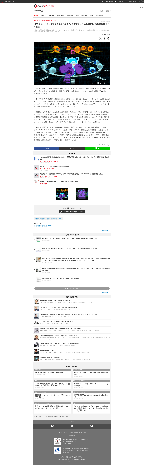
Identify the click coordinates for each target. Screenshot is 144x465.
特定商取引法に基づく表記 (80, 432)
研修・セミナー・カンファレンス (42, 403)
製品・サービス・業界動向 (79, 380)
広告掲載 (65, 432)
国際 (36, 380)
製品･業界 (84, 15)
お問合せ (60, 432)
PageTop (105, 230)
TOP (72, 422)
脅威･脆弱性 (60, 15)
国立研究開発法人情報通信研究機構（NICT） (49, 219)
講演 (77, 15)
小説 (91, 15)
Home (52, 427)
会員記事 (43, 15)
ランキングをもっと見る (72, 289)
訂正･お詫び (99, 15)
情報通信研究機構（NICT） (44, 226)
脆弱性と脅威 (38, 369)
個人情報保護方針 (73, 435)
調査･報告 (70, 15)
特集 (74, 403)
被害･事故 (51, 15)
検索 (101, 11)
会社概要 (71, 432)
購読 (107, 11)
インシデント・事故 (77, 369)
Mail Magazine (91, 427)
